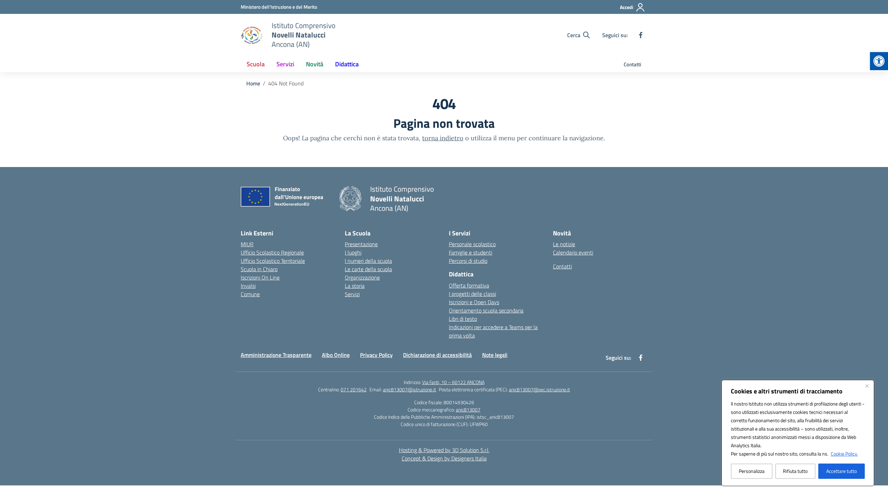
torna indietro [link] (442, 138)
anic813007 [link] (468, 409)
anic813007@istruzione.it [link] (409, 389)
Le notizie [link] (564, 244)
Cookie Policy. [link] (844, 453)
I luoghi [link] (353, 252)
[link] (879, 61)
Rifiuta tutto (795, 471)
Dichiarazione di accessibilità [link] (437, 355)
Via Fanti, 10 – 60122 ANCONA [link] (453, 382)
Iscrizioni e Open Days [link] (474, 302)
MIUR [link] (247, 244)
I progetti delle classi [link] (472, 294)
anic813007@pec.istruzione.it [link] (539, 389)
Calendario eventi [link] (573, 252)
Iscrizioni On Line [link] (260, 277)
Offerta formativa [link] (469, 285)
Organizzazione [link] (362, 277)
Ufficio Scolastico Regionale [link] (272, 252)
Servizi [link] (285, 64)
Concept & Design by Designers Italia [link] (444, 458)
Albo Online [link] (336, 355)
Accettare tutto (841, 471)
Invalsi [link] (248, 286)
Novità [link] (314, 64)
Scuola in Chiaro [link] (259, 269)
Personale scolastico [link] (472, 244)
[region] (798, 433)
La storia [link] (355, 286)
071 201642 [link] (354, 389)
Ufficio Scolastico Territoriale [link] (273, 261)
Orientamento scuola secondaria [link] (486, 310)
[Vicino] (867, 386)
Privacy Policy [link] (376, 355)
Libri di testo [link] (463, 319)
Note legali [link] (494, 355)
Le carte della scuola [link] (368, 269)
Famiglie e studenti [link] (470, 252)
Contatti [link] (632, 64)
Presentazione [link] (361, 244)
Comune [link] (250, 294)
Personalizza (752, 471)
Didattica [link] (347, 64)
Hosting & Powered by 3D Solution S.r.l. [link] (444, 450)
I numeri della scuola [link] (368, 261)
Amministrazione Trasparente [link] (276, 355)
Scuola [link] (256, 64)
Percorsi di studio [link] (468, 261)
